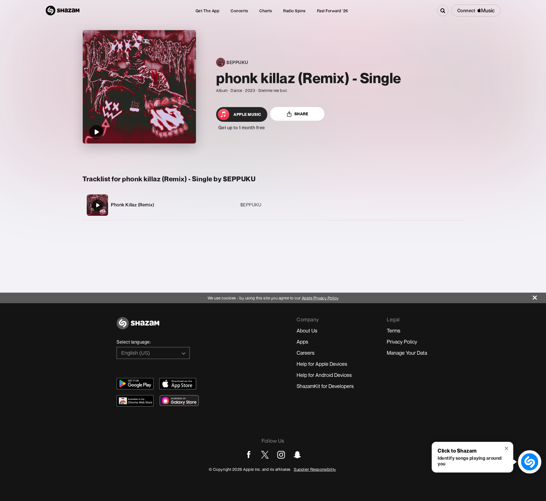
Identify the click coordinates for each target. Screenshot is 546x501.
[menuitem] (207, 10)
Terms (393, 330)
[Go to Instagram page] (281, 455)
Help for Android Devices (324, 375)
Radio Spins (294, 10)
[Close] (539, 296)
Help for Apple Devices (322, 364)
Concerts (239, 10)
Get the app (208, 10)
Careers (306, 353)
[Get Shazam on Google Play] (135, 383)
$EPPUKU (251, 205)
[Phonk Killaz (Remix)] (273, 205)
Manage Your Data (407, 353)
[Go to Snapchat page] (297, 455)
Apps (302, 341)
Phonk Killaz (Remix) (132, 205)
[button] (507, 449)
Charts (265, 10)
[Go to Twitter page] (265, 455)
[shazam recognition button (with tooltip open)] (529, 462)
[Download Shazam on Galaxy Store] (179, 400)
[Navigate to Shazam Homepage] (63, 10)
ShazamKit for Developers (325, 386)
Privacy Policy (402, 341)
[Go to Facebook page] (249, 455)
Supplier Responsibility (315, 469)
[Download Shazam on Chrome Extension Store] (135, 400)
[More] (432, 205)
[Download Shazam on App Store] (177, 383)
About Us (307, 330)
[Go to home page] (138, 326)
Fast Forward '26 (332, 10)
